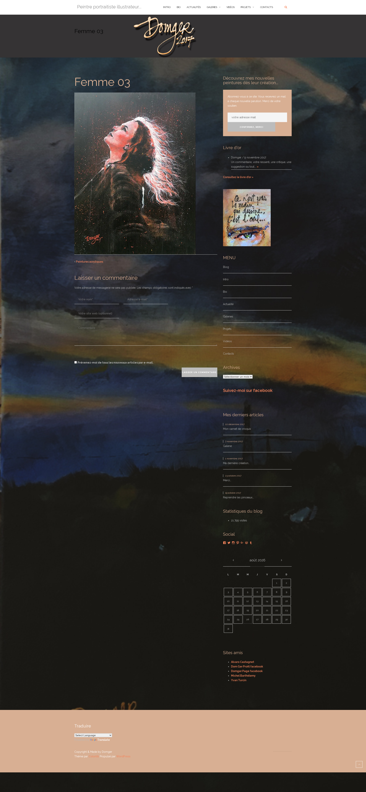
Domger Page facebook (247, 671)
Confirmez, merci (251, 127)
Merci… (227, 480)
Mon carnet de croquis (237, 428)
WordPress (123, 756)
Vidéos (230, 7)
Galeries (212, 7)
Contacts (266, 7)
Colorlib (94, 756)
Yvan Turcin (238, 680)
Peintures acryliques (89, 261)
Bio (225, 291)
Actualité (228, 304)
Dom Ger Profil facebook (247, 666)
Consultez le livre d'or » (238, 177)
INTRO (167, 7)
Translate (103, 739)
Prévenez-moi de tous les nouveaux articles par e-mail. (115, 362)
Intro (226, 279)
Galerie (227, 446)
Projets (245, 7)
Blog (226, 267)
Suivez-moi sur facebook (248, 390)
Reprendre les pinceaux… (238, 497)
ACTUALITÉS (194, 7)
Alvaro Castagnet (242, 661)
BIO (179, 7)
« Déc (233, 560)
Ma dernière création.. (236, 463)
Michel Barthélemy (243, 675)
